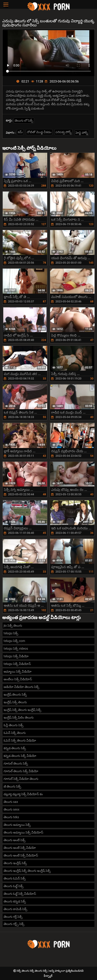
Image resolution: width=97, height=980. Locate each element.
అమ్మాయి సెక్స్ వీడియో (18, 671)
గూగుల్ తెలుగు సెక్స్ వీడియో (21, 771)
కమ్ (20, 132)
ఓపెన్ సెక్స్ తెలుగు (15, 733)
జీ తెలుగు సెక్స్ (12, 786)
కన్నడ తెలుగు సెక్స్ (15, 748)
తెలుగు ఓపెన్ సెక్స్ (15, 878)
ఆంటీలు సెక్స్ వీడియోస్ (18, 679)
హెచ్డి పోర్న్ (82, 133)
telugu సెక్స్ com (14, 641)
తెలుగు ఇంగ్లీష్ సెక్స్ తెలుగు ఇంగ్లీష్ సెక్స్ (27, 871)
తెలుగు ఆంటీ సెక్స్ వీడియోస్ (21, 855)
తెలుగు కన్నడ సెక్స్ (15, 901)
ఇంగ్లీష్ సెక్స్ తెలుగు (15, 702)
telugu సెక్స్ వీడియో (16, 656)
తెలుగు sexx (11, 809)
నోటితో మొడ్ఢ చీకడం (39, 132)
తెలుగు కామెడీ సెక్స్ (15, 909)
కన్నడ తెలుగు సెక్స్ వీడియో (20, 756)
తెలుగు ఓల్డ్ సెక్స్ (13, 886)
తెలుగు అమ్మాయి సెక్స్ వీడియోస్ (23, 832)
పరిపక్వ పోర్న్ (63, 132)
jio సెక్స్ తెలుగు (13, 625)
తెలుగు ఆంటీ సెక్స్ (14, 840)
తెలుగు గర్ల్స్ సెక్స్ (14, 924)
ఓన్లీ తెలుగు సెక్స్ (13, 725)
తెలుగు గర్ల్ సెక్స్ (13, 916)
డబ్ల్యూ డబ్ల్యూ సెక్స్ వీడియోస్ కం (23, 794)
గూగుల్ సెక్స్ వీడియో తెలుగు (21, 779)
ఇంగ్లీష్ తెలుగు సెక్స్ (15, 694)
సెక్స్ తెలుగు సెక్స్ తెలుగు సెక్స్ (32, 970)
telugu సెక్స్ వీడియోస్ (17, 664)
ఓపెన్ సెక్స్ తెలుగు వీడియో (20, 740)
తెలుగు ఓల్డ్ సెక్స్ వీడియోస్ (20, 893)
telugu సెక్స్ (11, 633)
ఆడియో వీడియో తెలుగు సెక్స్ (21, 687)
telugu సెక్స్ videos (16, 648)
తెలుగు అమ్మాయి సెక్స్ (17, 825)
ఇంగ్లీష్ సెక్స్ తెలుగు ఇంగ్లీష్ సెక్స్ (22, 710)
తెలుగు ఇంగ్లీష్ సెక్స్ (15, 863)
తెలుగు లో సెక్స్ (24, 120)
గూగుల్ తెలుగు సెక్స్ (16, 763)
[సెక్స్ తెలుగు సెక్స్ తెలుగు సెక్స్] (48, 10)
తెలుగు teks (11, 817)
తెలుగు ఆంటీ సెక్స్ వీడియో (20, 848)
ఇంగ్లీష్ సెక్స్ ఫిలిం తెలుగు (19, 717)
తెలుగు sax (11, 802)
